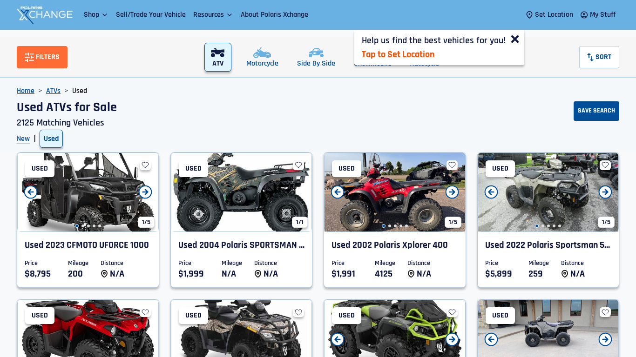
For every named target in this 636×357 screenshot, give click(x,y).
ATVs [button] (53, 91)
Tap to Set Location (398, 54)
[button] (96, 14)
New (23, 139)
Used (51, 139)
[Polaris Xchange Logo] (45, 15)
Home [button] (25, 91)
